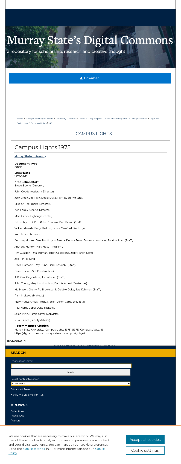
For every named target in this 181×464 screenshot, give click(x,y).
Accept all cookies (145, 440)
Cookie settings (34, 449)
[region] (90, 444)
